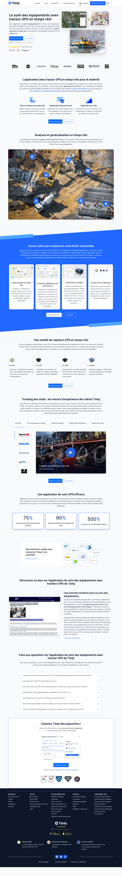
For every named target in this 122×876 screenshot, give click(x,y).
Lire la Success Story (46, 469)
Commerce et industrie (79, 796)
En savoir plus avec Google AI (102, 801)
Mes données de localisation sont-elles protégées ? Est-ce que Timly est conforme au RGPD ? (52, 703)
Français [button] (109, 3)
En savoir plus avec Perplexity (102, 799)
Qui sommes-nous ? (14, 796)
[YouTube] (61, 856)
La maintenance (98, 814)
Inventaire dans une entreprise (103, 806)
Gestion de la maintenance (58, 806)
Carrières (10, 806)
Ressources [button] (55, 3)
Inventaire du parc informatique (103, 809)
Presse (10, 801)
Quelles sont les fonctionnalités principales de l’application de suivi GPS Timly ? (47, 692)
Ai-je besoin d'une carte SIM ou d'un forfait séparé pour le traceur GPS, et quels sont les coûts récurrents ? (55, 686)
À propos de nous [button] (68, 3)
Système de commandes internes (61, 816)
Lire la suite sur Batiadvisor (72, 638)
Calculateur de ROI (35, 806)
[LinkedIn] (57, 856)
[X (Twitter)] (65, 856)
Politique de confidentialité (78, 862)
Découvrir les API (31, 559)
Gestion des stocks (56, 809)
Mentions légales (43, 862)
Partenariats (11, 804)
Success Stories (34, 801)
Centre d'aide (33, 799)
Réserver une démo (98, 3)
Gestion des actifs (56, 801)
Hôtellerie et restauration (80, 809)
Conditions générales (61, 862)
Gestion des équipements (58, 804)
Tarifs (46, 3)
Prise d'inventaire (56, 811)
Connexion (84, 3)
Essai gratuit (29, 38)
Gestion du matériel (99, 804)
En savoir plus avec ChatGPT (102, 796)
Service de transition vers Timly (39, 804)
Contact (10, 799)
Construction (76, 799)
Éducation (75, 804)
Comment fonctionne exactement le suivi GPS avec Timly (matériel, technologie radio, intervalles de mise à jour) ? (57, 675)
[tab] (19, 423)
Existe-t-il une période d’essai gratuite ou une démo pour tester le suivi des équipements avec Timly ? (53, 709)
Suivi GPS (54, 814)
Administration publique (79, 801)
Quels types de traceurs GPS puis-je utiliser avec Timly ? (40, 681)
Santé (74, 806)
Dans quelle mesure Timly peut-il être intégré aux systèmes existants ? (44, 698)
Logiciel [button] (37, 3)
